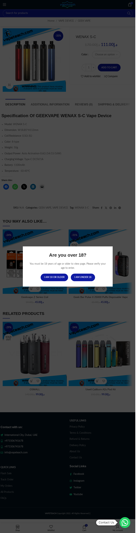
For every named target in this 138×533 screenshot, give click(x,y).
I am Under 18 (82, 277)
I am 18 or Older (54, 277)
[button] (124, 522)
